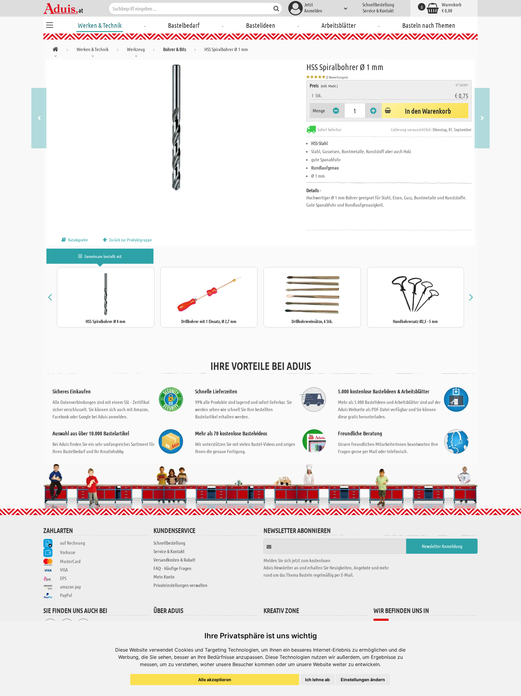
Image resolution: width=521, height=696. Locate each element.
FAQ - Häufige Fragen (172, 568)
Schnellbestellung (378, 4)
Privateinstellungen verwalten (180, 585)
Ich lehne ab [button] (317, 679)
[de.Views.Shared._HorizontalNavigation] (55, 50)
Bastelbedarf (184, 25)
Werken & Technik (100, 25)
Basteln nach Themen (428, 25)
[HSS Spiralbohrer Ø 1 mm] (176, 127)
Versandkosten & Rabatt (174, 559)
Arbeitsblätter (338, 25)
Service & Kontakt (378, 10)
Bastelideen (260, 25)
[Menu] (49, 24)
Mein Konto (163, 576)
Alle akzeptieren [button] (214, 679)
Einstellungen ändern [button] (363, 679)
